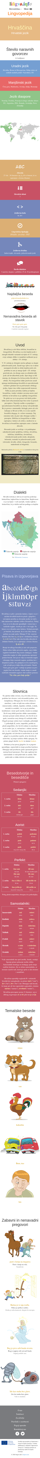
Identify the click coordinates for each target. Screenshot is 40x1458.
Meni (26, 8)
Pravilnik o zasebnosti (20, 1421)
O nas (20, 1410)
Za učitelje (20, 1418)
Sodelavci (20, 1414)
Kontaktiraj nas (20, 1429)
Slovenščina (14, 8)
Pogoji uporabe (20, 1425)
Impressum (26, 1454)
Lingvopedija (20, 13)
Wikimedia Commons (21, 557)
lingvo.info (21, 4)
